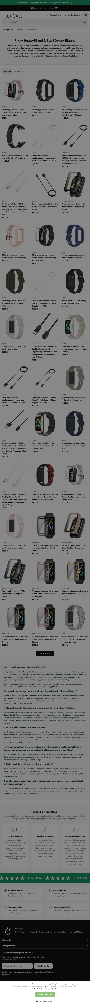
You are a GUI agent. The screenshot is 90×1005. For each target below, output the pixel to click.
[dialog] (45, 993)
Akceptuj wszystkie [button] (45, 994)
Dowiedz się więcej (50, 988)
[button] (45, 1001)
